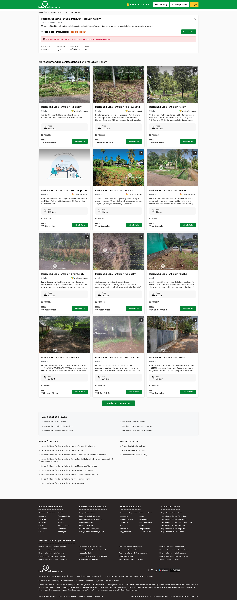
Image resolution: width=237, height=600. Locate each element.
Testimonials (68, 581)
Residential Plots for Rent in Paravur (137, 430)
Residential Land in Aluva (129, 550)
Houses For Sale (85, 553)
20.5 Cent (106, 128)
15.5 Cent (52, 128)
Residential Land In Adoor (89, 559)
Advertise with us (112, 581)
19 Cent (105, 212)
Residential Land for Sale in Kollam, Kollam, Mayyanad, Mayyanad (68, 470)
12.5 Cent (52, 212)
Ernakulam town (145, 513)
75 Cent (105, 295)
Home (41, 12)
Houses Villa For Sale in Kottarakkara (93, 556)
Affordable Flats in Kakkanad (90, 519)
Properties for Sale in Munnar (172, 532)
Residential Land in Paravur (133, 422)
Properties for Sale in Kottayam (173, 519)
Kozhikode (43, 528)
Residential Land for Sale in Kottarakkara (117, 357)
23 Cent (51, 379)
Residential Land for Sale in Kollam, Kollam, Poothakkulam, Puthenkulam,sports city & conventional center (77, 460)
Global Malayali (136, 576)
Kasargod (62, 532)
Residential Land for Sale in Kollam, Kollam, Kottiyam (63, 483)
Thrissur (61, 522)
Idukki (60, 519)
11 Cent (159, 295)
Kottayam (42, 519)
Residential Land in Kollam (55, 422)
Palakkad (42, 525)
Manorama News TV (91, 576)
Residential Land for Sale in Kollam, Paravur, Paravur (63, 450)
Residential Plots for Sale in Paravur (137, 426)
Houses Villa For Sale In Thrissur (171, 546)
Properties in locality (134, 455)
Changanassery (126, 519)
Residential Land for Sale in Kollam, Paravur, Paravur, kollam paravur (69, 474)
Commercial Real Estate (169, 559)
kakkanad (143, 519)
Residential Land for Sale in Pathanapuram (64, 190)
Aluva (141, 516)
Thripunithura (144, 528)
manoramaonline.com (95, 596)
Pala (122, 525)
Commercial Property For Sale (131, 559)
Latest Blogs (56, 581)
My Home (100, 581)
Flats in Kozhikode (86, 525)
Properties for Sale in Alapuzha (173, 528)
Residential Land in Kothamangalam (133, 553)
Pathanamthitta (64, 516)
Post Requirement (179, 4)
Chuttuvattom (107, 576)
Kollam (69, 12)
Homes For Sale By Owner (49, 550)
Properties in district (134, 446)
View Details (80, 141)
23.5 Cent (106, 379)
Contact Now (188, 32)
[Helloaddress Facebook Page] (148, 570)
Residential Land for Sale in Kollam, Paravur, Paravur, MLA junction (68, 446)
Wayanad (62, 528)
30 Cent (51, 295)
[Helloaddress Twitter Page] (152, 570)
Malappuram (63, 525)
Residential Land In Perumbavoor (52, 556)
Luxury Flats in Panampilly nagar (91, 532)
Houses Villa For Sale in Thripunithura (174, 550)
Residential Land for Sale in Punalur (114, 190)
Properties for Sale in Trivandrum (174, 516)
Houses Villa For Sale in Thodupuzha (53, 559)
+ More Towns (145, 532)
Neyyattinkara (125, 532)
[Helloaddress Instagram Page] (156, 570)
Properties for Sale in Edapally (173, 525)
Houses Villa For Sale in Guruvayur (172, 553)
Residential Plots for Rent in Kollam (58, 430)
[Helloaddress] (50, 4)
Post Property (161, 4)
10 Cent (159, 212)
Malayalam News (59, 576)
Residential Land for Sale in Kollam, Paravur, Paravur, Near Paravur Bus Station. (74, 455)
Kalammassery (145, 522)
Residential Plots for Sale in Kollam (58, 426)
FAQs (196, 596)
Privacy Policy (178, 596)
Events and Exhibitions (84, 581)
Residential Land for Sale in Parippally (61, 106)
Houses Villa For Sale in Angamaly (52, 553)
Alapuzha (42, 516)
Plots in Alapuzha (86, 522)
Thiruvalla (124, 528)
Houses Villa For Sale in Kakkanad (92, 550)
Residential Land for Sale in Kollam (167, 106)
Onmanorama (75, 576)
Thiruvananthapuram (47, 513)
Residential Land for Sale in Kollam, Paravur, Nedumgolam (65, 479)
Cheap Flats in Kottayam (89, 528)
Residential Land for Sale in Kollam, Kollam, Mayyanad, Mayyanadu (69, 466)
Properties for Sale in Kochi (171, 513)
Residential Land (57, 12)
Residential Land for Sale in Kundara (168, 190)
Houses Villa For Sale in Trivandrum (52, 546)
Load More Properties (117, 403)
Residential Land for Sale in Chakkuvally (62, 273)
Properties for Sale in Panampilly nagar (176, 522)
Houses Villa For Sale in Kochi (90, 546)
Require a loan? (78, 31)
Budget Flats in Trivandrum (89, 516)
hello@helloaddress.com (128, 590)
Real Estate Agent (126, 556)
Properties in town (133, 450)
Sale (47, 12)
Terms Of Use (189, 596)
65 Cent (159, 128)
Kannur (41, 532)
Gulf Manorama (121, 576)
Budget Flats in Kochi (87, 513)
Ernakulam (43, 522)
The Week (149, 576)
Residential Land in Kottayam (130, 546)
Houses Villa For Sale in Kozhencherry (174, 556)
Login (194, 4)
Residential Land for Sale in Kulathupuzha (117, 106)
